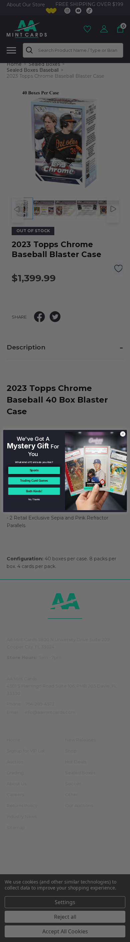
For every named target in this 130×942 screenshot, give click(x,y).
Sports (34, 470)
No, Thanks (34, 499)
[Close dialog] (123, 434)
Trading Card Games (34, 481)
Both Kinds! (34, 491)
